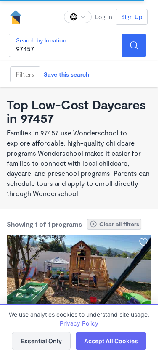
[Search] (134, 45)
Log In (103, 16)
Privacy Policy (79, 323)
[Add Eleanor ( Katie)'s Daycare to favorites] (143, 242)
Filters (25, 74)
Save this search (66, 74)
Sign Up (131, 16)
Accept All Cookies (111, 340)
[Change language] (78, 17)
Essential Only (41, 340)
